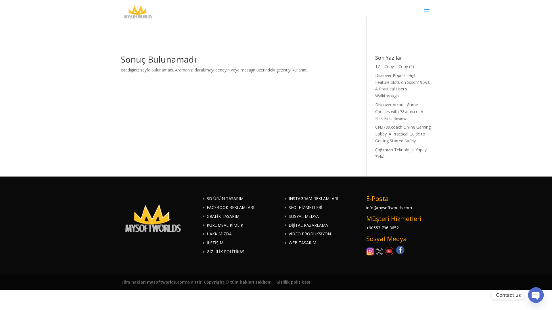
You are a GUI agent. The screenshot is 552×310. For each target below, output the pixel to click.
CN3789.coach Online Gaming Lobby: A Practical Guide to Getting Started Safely (403, 134)
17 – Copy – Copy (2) (394, 66)
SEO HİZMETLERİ (305, 207)
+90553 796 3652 (382, 227)
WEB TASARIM (302, 242)
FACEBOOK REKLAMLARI (230, 207)
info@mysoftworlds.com (389, 207)
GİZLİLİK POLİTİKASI (226, 251)
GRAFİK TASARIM (223, 216)
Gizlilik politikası (293, 282)
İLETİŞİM (215, 242)
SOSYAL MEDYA (304, 216)
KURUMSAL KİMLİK (225, 225)
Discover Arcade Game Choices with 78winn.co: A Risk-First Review (399, 111)
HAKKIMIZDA (219, 234)
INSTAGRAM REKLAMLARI (313, 198)
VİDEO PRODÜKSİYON (310, 234)
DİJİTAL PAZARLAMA (308, 225)
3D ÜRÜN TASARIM (225, 198)
